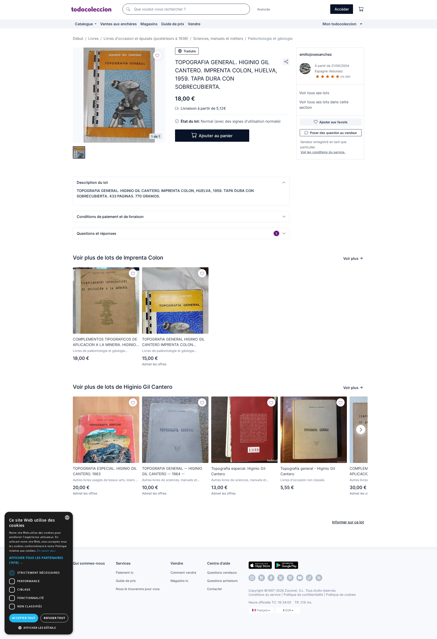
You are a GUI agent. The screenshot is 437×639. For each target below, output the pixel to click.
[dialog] (39, 573)
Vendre (194, 24)
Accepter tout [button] (23, 618)
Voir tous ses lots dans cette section (323, 105)
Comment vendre (183, 572)
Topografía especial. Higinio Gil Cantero (238, 471)
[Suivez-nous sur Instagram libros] (261, 577)
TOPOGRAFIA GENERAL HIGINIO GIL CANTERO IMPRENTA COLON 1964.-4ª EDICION (173, 342)
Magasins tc (179, 581)
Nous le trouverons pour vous (138, 589)
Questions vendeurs (222, 572)
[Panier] (361, 9)
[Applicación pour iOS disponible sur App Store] (260, 565)
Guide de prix (172, 24)
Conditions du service (265, 594)
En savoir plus (46, 551)
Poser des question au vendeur (333, 133)
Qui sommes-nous (89, 563)
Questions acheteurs (222, 581)
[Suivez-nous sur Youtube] (299, 577)
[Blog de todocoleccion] (318, 577)
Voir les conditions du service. (322, 152)
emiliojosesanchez (316, 54)
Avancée (263, 9)
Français (262, 610)
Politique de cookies (341, 594)
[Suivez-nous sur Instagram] (252, 577)
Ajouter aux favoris (333, 122)
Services (123, 563)
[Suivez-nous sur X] (280, 577)
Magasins (149, 24)
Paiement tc (125, 572)
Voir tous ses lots (314, 93)
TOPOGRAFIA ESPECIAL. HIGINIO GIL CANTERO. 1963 (105, 471)
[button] (181, 182)
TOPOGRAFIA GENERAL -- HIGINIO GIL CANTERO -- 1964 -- (172, 471)
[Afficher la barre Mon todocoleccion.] (361, 23)
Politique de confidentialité (303, 594)
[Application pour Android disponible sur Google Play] (286, 565)
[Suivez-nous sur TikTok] (309, 577)
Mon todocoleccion (339, 24)
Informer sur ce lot (348, 522)
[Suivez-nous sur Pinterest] (290, 577)
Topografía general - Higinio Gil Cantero (307, 471)
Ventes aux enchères (118, 24)
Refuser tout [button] (54, 618)
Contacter (214, 589)
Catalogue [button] (84, 24)
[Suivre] (157, 55)
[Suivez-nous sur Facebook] (271, 577)
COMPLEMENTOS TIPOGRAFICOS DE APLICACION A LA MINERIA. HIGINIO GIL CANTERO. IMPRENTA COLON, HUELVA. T (105, 342)
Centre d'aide (218, 563)
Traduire (189, 51)
